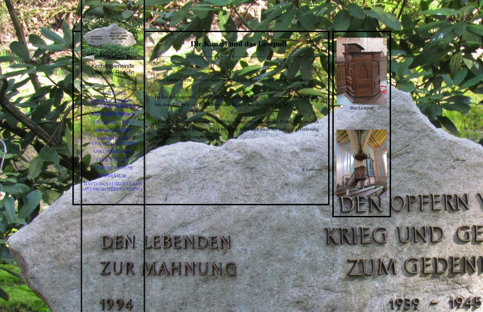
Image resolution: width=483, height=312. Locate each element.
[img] (113, 39)
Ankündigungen (113, 151)
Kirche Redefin (111, 122)
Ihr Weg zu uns (112, 130)
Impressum (113, 175)
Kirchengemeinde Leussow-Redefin (113, 103)
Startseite (113, 92)
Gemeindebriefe (113, 167)
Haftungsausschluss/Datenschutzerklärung (113, 186)
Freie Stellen (113, 159)
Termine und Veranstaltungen (111, 141)
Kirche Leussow (111, 114)
